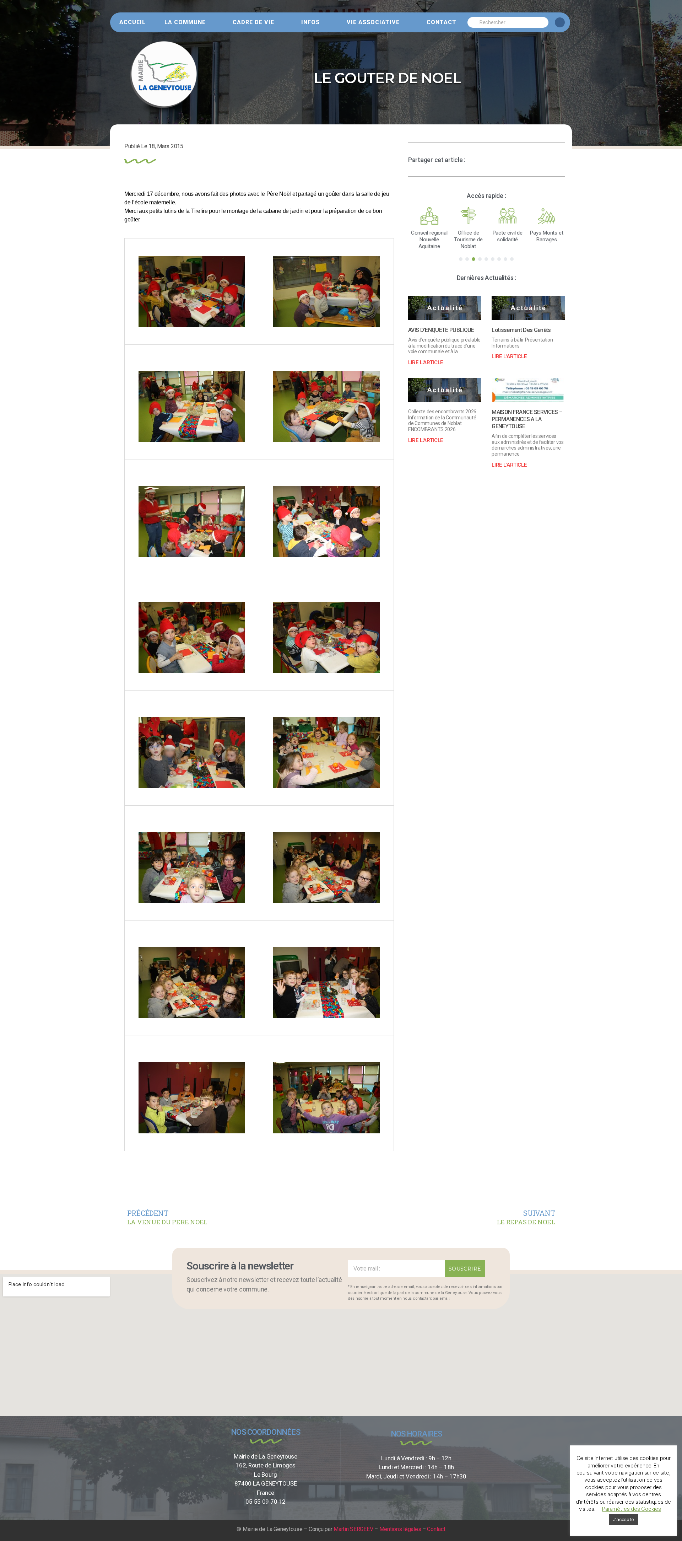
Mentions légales (400, 1529)
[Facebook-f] (560, 22)
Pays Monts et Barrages (545, 236)
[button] (460, 259)
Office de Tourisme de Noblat (467, 239)
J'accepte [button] (623, 1519)
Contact (441, 22)
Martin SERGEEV (353, 1529)
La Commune (185, 22)
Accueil (132, 22)
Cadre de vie (253, 22)
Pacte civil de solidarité (506, 236)
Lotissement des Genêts (521, 330)
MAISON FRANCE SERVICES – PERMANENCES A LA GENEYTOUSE (527, 419)
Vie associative (373, 22)
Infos (310, 22)
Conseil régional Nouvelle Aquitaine (427, 239)
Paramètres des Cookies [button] (631, 1508)
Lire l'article (425, 362)
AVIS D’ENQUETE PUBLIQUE (441, 330)
